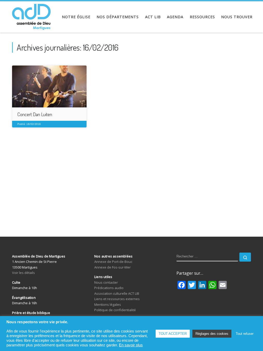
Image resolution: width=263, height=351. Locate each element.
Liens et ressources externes (117, 299)
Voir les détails (23, 272)
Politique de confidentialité (115, 310)
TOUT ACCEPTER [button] (173, 334)
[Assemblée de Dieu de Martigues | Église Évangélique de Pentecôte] (31, 15)
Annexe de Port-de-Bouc (113, 261)
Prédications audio (109, 287)
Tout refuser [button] (244, 334)
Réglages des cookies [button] (211, 334)
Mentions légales (107, 304)
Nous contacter (106, 282)
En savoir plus (131, 345)
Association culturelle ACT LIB (116, 293)
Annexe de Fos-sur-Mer (112, 267)
